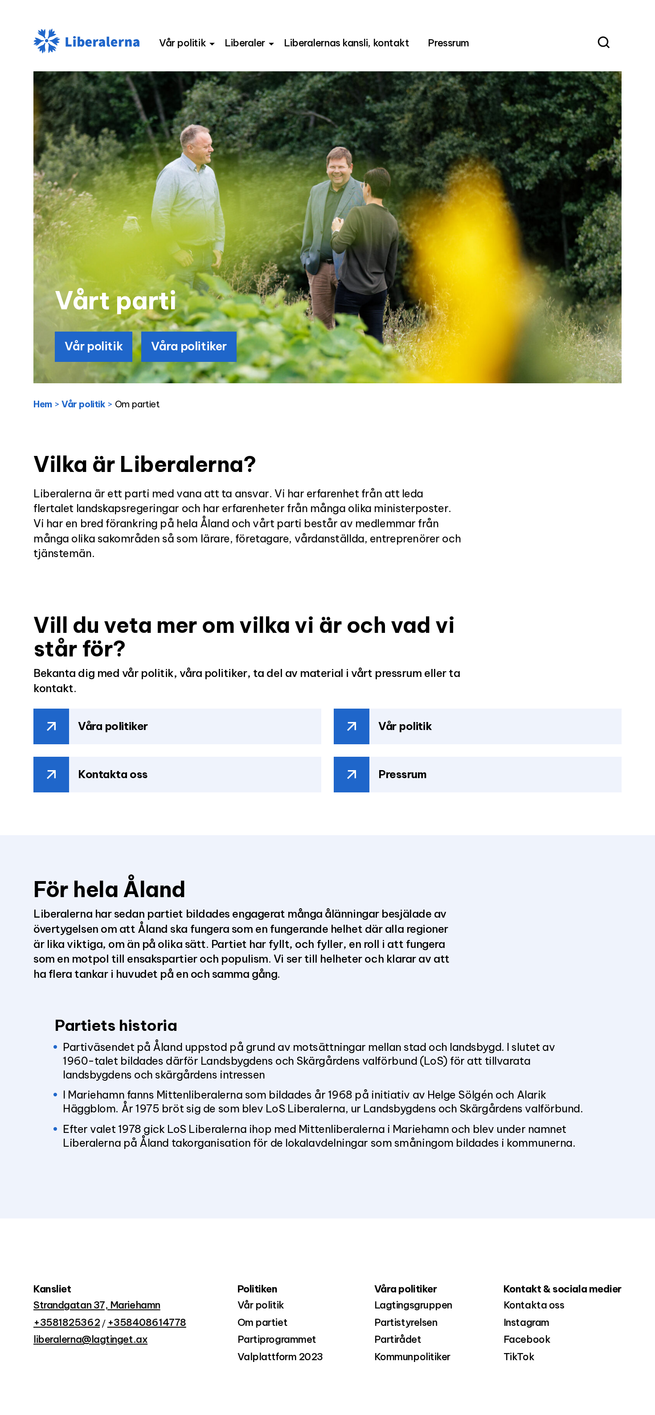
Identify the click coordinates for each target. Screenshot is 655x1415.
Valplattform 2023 (280, 1356)
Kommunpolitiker (412, 1356)
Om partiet (262, 1322)
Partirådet (398, 1339)
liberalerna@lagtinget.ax (90, 1339)
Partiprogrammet (276, 1339)
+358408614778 (146, 1322)
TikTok (519, 1356)
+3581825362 (66, 1322)
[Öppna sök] (603, 43)
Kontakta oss (113, 774)
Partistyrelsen (406, 1322)
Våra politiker (189, 346)
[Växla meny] (212, 44)
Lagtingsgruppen (413, 1305)
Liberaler (245, 43)
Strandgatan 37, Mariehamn (96, 1305)
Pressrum (448, 43)
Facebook (527, 1339)
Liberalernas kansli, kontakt (346, 43)
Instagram (526, 1322)
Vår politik (182, 43)
